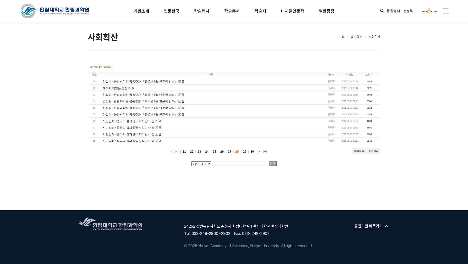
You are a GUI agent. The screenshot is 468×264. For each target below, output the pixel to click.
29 (244, 151)
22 (192, 151)
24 (207, 151)
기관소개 (141, 11)
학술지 (260, 11)
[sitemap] (445, 11)
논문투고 (410, 11)
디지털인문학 (292, 11)
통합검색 (393, 11)
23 (199, 151)
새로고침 (373, 150)
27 (229, 151)
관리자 (331, 81)
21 (184, 151)
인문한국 (171, 11)
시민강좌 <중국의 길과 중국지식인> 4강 (128, 127)
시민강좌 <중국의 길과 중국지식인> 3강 (128, 134)
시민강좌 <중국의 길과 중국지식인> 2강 (128, 141)
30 (252, 151)
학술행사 (202, 11)
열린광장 (326, 11)
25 (214, 151)
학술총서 (232, 11)
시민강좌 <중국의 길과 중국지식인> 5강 (128, 121)
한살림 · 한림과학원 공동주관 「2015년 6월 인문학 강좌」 (140, 81)
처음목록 (359, 150)
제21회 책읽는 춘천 (115, 88)
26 (222, 151)
